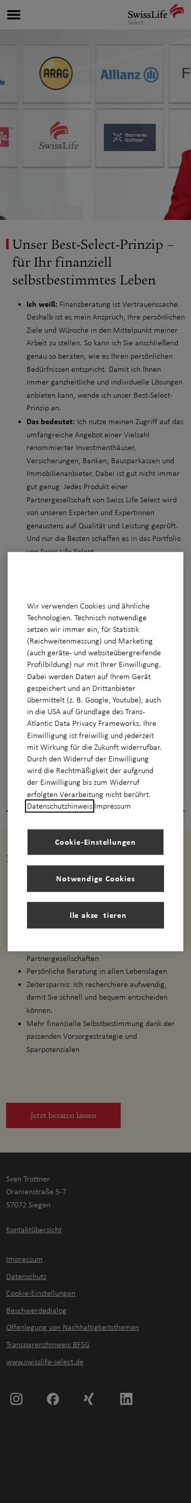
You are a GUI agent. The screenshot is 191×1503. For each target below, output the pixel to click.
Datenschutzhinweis (59, 806)
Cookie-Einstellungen (95, 841)
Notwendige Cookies (95, 878)
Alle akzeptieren (95, 914)
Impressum (112, 806)
